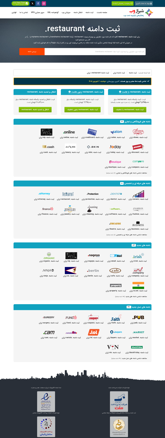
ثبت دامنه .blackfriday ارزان (136, 352)
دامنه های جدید (143, 245)
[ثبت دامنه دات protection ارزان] (92, 191)
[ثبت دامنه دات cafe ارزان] (115, 268)
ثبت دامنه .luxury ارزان (71, 152)
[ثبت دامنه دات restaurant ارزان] (68, 191)
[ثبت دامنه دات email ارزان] (116, 253)
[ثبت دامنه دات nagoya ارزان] (94, 253)
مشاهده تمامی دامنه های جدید (131, 296)
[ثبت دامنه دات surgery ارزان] (48, 315)
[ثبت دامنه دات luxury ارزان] (70, 144)
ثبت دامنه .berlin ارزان (93, 275)
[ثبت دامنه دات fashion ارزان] (138, 206)
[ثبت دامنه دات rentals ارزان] (71, 330)
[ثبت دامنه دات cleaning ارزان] (92, 206)
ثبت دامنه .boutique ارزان (115, 167)
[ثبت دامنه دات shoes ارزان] (138, 130)
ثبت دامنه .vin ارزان (113, 352)
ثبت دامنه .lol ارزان (93, 337)
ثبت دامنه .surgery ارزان (48, 322)
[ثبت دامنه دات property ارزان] (116, 283)
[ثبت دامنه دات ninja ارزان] (48, 268)
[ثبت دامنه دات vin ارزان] (113, 345)
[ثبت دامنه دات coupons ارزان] (93, 315)
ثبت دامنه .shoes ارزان (138, 137)
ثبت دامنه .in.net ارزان (138, 290)
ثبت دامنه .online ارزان (69, 137)
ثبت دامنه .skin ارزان (93, 152)
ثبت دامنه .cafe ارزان (115, 275)
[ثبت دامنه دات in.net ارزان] (138, 283)
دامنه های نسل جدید (141, 307)
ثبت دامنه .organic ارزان (49, 261)
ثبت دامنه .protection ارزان (93, 199)
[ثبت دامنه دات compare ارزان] (138, 159)
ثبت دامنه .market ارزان (138, 337)
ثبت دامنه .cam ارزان (49, 337)
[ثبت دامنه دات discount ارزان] (138, 144)
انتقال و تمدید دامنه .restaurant (35, 109)
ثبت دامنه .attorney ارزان (44, 199)
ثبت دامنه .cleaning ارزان (92, 214)
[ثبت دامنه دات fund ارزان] (71, 315)
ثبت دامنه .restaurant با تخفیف (130, 109)
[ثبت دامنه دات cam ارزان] (49, 330)
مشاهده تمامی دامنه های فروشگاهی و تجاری (126, 173)
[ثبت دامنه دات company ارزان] (138, 268)
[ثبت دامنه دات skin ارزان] (93, 144)
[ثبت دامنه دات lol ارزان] (94, 330)
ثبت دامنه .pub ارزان (138, 322)
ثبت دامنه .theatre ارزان (115, 229)
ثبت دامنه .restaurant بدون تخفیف (82, 109)
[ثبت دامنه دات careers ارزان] (138, 191)
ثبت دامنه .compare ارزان (138, 167)
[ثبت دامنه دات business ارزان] (138, 221)
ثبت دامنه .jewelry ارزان (69, 214)
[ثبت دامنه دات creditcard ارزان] (92, 130)
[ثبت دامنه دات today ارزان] (115, 144)
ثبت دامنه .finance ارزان (47, 214)
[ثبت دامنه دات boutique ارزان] (115, 159)
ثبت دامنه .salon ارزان (116, 137)
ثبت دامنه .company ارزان (138, 275)
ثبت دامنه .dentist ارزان (116, 199)
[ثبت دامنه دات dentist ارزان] (116, 191)
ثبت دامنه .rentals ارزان (71, 337)
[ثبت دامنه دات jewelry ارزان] (70, 206)
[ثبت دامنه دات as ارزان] (70, 268)
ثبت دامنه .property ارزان (116, 290)
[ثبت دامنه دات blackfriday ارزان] (137, 345)
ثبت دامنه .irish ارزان (138, 261)
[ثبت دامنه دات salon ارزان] (116, 130)
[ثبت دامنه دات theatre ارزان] (115, 221)
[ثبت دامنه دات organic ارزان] (49, 253)
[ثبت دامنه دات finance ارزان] (47, 206)
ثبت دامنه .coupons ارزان (93, 322)
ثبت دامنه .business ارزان (138, 229)
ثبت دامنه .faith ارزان (116, 322)
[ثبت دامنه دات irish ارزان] (138, 253)
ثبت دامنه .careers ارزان (138, 199)
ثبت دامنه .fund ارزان (71, 322)
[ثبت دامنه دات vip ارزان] (46, 130)
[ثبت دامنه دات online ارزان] (69, 130)
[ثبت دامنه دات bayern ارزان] (116, 330)
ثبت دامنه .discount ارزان (138, 152)
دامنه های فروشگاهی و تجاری (137, 121)
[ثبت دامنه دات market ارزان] (138, 330)
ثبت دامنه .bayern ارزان (116, 337)
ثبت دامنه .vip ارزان (46, 137)
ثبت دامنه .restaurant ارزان (68, 199)
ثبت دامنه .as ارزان (70, 275)
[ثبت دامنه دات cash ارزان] (48, 144)
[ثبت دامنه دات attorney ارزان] (44, 191)
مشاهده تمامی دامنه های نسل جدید (129, 358)
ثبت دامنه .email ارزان (116, 261)
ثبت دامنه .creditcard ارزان (92, 137)
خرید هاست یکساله (117, 102)
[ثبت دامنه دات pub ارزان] (138, 315)
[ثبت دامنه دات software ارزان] (115, 206)
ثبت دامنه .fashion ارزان (138, 214)
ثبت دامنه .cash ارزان (48, 152)
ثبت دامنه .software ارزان (115, 214)
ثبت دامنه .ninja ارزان (48, 275)
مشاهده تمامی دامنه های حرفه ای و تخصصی (127, 235)
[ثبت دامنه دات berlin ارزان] (93, 268)
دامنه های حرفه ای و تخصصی (137, 183)
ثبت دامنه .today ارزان (115, 152)
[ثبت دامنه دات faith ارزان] (116, 315)
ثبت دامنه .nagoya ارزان (93, 261)
